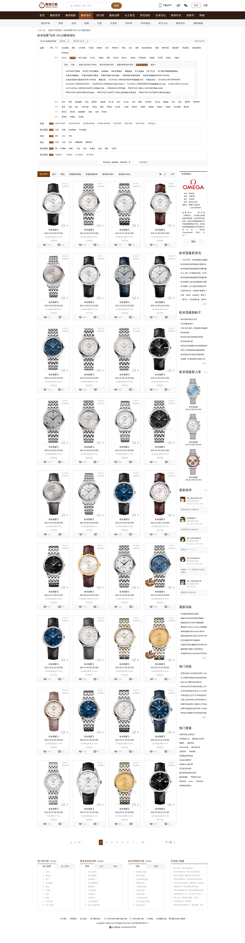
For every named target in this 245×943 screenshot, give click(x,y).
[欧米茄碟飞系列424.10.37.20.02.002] (125, 711)
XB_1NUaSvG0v (193, 498)
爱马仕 (64, 112)
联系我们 (73, 919)
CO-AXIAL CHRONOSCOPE (77, 84)
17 (98, 823)
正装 (57, 142)
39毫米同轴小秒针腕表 (110, 75)
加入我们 (83, 919)
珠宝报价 (145, 15)
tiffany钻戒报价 (187, 868)
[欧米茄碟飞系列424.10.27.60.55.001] (54, 783)
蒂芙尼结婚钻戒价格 (196, 890)
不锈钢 (63, 148)
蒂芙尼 (104, 112)
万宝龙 (126, 102)
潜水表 (128, 23)
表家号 (190, 15)
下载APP (167, 5)
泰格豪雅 (78, 102)
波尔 (118, 102)
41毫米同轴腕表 (72, 75)
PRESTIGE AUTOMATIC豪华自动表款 (155, 92)
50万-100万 (140, 123)
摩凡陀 (134, 107)
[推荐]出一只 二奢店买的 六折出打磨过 (193, 571)
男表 (60, 23)
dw (186, 894)
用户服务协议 (95, 919)
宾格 (201, 905)
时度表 (159, 107)
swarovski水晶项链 (180, 883)
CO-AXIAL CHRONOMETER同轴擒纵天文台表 (146, 84)
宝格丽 (151, 58)
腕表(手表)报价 (55, 30)
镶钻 (106, 148)
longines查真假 (185, 760)
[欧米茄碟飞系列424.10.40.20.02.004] (125, 349)
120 (133, 244)
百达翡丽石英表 (142, 879)
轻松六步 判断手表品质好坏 (191, 682)
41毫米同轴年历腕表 (90, 75)
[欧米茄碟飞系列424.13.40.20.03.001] (125, 494)
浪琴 (63, 102)
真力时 (116, 58)
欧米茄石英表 (141, 872)
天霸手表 (182, 752)
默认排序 (44, 174)
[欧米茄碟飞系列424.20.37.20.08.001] (125, 783)
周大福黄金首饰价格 (190, 887)
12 (98, 462)
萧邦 (108, 58)
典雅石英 (102, 80)
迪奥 (90, 112)
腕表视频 (70, 15)
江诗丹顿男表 (93, 901)
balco (191, 781)
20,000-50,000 (88, 123)
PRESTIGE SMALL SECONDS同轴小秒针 (145, 88)
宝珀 (107, 48)
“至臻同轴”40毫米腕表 (131, 75)
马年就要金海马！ (187, 324)
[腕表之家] (48, 5)
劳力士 (64, 58)
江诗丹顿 (81, 48)
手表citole (199, 781)
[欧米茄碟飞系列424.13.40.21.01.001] (160, 783)
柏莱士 (168, 58)
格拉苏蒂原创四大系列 (187, 773)
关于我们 (63, 919)
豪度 (140, 102)
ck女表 (195, 898)
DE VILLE (151, 71)
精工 (76, 107)
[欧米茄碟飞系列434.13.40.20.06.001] (54, 494)
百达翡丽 (65, 48)
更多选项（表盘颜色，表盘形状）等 (116, 162)
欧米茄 (62, 41)
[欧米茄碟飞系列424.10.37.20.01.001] (54, 566)
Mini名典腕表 (116, 71)
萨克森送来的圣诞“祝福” (190, 614)
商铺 (201, 15)
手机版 (150, 919)
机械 (86, 23)
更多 (204, 304)
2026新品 (145, 23)
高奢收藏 (78, 142)
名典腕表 (105, 71)
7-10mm (69, 155)
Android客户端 (138, 919)
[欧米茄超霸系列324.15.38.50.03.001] (193, 391)
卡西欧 (142, 107)
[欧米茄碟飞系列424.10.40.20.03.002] (160, 566)
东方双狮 (177, 107)
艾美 (173, 102)
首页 (42, 15)
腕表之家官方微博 (178, 919)
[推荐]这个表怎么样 (188, 592)
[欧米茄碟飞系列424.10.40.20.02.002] (89, 204)
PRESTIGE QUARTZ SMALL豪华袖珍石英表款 (116, 92)
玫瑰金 (92, 148)
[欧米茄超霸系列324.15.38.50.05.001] (193, 426)
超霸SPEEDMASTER (125, 65)
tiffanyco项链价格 (193, 872)
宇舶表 (101, 58)
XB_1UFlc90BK (193, 538)
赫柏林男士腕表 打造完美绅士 (192, 649)
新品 (63, 174)
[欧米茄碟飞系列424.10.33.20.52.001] (89, 349)
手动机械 (82, 130)
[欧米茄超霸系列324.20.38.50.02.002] (193, 462)
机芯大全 (163, 23)
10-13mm (79, 155)
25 (134, 462)
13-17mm (89, 155)
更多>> (153, 65)
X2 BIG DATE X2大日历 (178, 84)
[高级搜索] (143, 162)
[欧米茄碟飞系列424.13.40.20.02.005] (89, 639)
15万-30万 (117, 123)
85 (98, 317)
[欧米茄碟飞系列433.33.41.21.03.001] (160, 711)
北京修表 (200, 883)
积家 (123, 48)
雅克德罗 (175, 48)
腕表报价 (86, 15)
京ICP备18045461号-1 (140, 923)
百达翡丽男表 (93, 883)
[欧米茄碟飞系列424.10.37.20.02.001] (125, 204)
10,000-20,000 (74, 123)
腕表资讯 (55, 15)
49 (169, 244)
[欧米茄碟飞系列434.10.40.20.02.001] (89, 494)
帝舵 (70, 102)
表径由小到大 (124, 174)
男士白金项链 (178, 875)
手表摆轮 (192, 752)
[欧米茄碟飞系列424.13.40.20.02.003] (125, 277)
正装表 (113, 23)
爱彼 (73, 48)
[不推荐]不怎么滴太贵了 (190, 530)
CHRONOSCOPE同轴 (116, 88)
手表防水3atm (196, 777)
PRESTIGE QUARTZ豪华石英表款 (80, 92)
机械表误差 (177, 887)
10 (169, 606)
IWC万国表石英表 (143, 901)
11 (98, 679)
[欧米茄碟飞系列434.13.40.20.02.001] (160, 277)
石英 (99, 23)
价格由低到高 (92, 174)
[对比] (67, 225)
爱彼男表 (91, 887)
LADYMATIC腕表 (73, 71)
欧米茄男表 (92, 876)
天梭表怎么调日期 (186, 764)
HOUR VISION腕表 (91, 71)
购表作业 (176, 15)
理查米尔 (115, 48)
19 (63, 679)
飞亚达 (94, 107)
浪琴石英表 (140, 876)
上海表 (126, 107)
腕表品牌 (114, 15)
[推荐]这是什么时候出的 (190, 510)
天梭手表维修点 (179, 879)
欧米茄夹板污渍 (187, 341)
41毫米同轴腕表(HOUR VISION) (156, 75)
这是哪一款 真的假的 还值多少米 (193, 359)
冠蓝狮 (102, 102)
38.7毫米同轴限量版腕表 (168, 71)
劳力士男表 (92, 872)
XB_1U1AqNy (192, 558)
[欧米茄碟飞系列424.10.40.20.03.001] (54, 349)
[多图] (63, 225)
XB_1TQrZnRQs (193, 581)
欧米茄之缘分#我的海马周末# (192, 337)
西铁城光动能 (187, 898)
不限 (51, 48)
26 (63, 389)
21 (134, 679)
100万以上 (152, 123)
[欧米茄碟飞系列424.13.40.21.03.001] (54, 639)
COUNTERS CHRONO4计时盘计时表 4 (108, 84)
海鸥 (102, 107)
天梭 (70, 107)
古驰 (97, 112)
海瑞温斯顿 (196, 48)
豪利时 (94, 102)
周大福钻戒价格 (179, 872)
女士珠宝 (130, 15)
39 (134, 317)
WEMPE (196, 102)
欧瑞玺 (72, 117)
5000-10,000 (60, 123)
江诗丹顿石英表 (142, 898)
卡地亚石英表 (141, 887)
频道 (193, 241)
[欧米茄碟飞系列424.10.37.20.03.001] (89, 711)
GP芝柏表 (142, 58)
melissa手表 (184, 747)
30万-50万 (128, 123)
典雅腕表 (128, 71)
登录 (196, 5)
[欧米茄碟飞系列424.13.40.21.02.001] (89, 277)
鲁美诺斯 (195, 905)
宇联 (133, 102)
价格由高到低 (75, 174)
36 (98, 244)
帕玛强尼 (165, 48)
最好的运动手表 (198, 739)
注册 (205, 5)
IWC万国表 (82, 58)
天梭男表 (91, 894)
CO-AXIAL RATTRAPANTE (169, 80)
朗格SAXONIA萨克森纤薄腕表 (192, 618)
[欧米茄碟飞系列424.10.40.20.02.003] (89, 421)
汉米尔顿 (85, 107)
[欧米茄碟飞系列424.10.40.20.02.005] (125, 566)
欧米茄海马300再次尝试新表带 (192, 355)
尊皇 (180, 102)
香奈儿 (124, 58)
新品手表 (45, 23)
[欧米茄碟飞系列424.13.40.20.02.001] (54, 204)
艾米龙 (157, 102)
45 (98, 751)
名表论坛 (161, 15)
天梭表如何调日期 (186, 756)
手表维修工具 (184, 739)
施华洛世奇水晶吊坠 (192, 875)
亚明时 (64, 117)
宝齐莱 (160, 58)
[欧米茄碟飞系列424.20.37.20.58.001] (160, 639)
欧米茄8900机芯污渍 (189, 319)
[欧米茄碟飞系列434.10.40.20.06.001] (54, 277)
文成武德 (190, 518)
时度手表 (182, 781)
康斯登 (187, 102)
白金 (78, 148)
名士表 (111, 102)
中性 (70, 136)
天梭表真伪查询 (185, 786)
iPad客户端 (122, 919)
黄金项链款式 (178, 894)
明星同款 (88, 142)
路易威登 (81, 112)
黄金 (85, 148)
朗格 (157, 48)
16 (134, 389)
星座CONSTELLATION (87, 65)
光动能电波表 (178, 901)
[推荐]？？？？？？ (188, 550)
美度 (63, 107)
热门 (54, 174)
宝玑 (130, 48)
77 (134, 534)
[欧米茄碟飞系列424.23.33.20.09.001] (54, 711)
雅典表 (99, 48)
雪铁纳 (109, 107)
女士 (63, 136)
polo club (176, 898)
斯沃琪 (72, 112)
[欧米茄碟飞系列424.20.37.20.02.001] (125, 639)
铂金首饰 (192, 883)
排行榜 (100, 15)
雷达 (86, 102)
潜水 (70, 142)
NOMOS (148, 102)
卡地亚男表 (92, 890)
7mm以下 (59, 155)
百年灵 (92, 58)
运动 (63, 142)
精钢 (70, 148)
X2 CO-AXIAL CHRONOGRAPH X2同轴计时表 (85, 88)
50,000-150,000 (104, 123)
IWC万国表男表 (94, 905)
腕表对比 (180, 23)
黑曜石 (181, 743)
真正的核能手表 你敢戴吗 (190, 640)
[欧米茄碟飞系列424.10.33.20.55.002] (125, 421)
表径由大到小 (108, 174)
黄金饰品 (188, 901)
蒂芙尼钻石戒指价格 (194, 879)
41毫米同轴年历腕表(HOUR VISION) (81, 80)
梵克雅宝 (185, 48)
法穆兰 (176, 58)
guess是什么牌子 (195, 894)
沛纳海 (132, 58)
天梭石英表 (140, 890)
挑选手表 (190, 743)
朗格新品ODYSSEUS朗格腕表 (192, 623)
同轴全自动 (150, 80)
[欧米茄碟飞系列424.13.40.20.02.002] (160, 204)
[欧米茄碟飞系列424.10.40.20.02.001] (54, 421)
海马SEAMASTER (107, 65)
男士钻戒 (176, 868)
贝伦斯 (81, 117)
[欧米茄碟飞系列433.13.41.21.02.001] (89, 783)
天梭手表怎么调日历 (187, 734)
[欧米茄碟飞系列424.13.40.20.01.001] (160, 349)
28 (142, 842)
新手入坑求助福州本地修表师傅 (193, 350)
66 (169, 389)
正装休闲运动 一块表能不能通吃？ (194, 291)
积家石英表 (140, 905)
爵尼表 (186, 107)
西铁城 (151, 107)
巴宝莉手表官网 (185, 769)
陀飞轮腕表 (139, 71)
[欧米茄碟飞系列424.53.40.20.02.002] (89, 566)
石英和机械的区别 (180, 890)
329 (62, 244)
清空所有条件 (199, 41)
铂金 (100, 148)
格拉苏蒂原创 (147, 48)
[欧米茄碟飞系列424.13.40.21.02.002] (160, 494)
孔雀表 (167, 107)
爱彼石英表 (140, 883)
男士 (57, 136)
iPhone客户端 (112, 919)
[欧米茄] (193, 184)
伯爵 (137, 48)
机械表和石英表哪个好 (181, 905)
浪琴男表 (91, 879)
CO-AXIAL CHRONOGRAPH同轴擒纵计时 (126, 80)
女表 (73, 23)
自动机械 (72, 130)
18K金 (114, 148)
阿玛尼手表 (195, 747)
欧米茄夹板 (185, 333)
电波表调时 (183, 777)
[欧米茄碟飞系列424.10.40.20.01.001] (160, 421)
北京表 (117, 107)
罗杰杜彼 (65, 53)
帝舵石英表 (140, 894)
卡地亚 (91, 48)
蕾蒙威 (165, 102)
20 (63, 462)
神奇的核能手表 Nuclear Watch (192, 631)
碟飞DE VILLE (78, 41)
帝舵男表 (91, 898)
